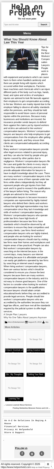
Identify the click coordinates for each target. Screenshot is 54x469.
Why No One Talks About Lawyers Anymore (25, 317)
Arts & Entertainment (16, 322)
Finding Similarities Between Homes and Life (31, 408)
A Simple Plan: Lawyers (15, 314)
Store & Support (14, 432)
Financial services (16, 426)
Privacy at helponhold (18, 429)
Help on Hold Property (27, 9)
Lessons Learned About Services (18, 405)
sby (46, 322)
